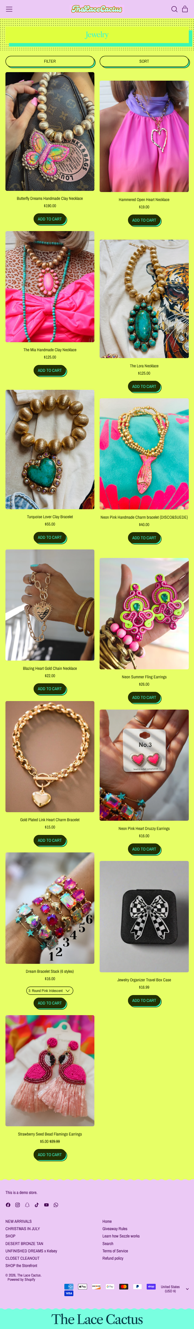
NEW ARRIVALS (18, 1221)
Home (107, 1221)
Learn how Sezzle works (121, 1236)
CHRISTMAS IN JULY (22, 1229)
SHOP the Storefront (21, 1265)
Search (107, 1243)
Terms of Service (115, 1251)
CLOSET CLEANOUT (22, 1258)
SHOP (10, 1236)
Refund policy (112, 1258)
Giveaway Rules (114, 1229)
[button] (174, 9)
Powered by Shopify (21, 1279)
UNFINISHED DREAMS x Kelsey (31, 1251)
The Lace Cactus (29, 1275)
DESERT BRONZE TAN (24, 1243)
